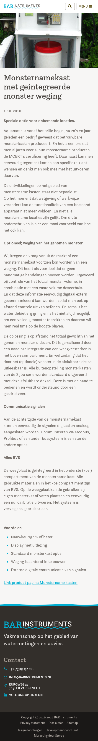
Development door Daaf (62, 730)
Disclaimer (56, 723)
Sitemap (72, 723)
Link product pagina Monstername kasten (40, 582)
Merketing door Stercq (49, 735)
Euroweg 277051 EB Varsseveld (24, 686)
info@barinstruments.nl (30, 677)
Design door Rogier (29, 730)
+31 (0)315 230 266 (21, 669)
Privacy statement (32, 723)
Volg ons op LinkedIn (26, 695)
